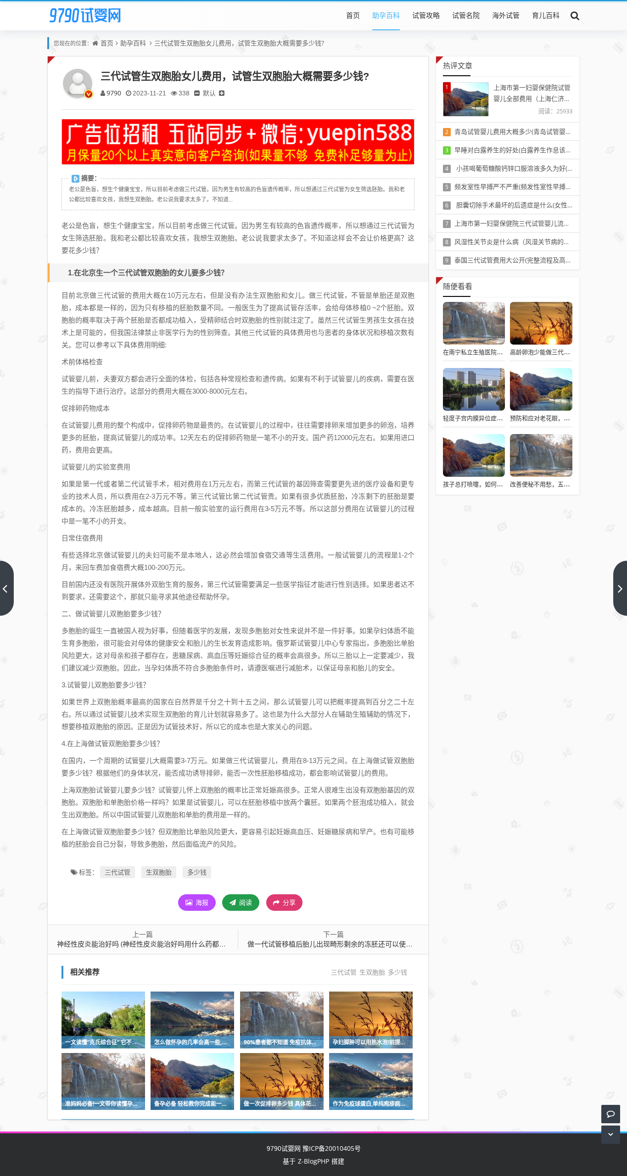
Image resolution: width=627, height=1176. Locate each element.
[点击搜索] (575, 15)
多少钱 (197, 872)
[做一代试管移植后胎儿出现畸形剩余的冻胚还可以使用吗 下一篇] (620, 588)
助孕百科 (386, 15)
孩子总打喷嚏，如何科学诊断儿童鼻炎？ (496, 484)
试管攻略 (426, 15)
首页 (353, 15)
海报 (201, 902)
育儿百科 (546, 15)
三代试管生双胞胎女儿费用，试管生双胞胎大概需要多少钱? (239, 43)
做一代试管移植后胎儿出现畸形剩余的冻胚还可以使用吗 (333, 943)
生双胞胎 (159, 872)
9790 (113, 93)
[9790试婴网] (91, 15)
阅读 (244, 902)
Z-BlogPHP (313, 1161)
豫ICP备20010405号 (331, 1148)
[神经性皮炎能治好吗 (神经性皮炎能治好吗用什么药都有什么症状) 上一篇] (7, 588)
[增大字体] (221, 93)
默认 (209, 93)
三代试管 (117, 872)
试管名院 (466, 15)
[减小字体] (197, 93)
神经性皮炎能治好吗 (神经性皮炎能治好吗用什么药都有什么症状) (156, 943)
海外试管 (506, 15)
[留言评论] (611, 1113)
